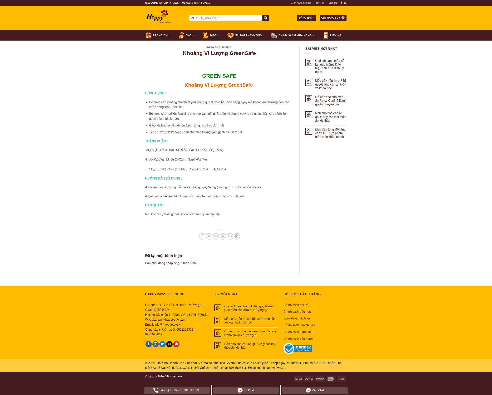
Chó (188, 35)
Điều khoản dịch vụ (296, 318)
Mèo (213, 35)
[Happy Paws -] (164, 18)
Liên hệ (335, 35)
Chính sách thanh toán (298, 331)
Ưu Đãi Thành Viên (249, 35)
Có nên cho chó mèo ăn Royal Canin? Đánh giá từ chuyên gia (331, 100)
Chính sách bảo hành (298, 338)
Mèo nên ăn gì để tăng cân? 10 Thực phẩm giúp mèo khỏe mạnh (330, 133)
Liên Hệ (333, 2)
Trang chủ (161, 35)
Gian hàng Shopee (301, 2)
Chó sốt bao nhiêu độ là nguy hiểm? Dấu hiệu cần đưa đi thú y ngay (329, 66)
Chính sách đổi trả (295, 305)
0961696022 (153, 334)
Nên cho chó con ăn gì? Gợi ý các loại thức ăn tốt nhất (330, 116)
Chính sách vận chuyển (299, 325)
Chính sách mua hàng (295, 35)
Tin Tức (320, 2)
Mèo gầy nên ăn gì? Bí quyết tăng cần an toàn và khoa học (330, 84)
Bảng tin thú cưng (219, 47)
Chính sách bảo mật (297, 311)
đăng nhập (165, 263)
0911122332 (184, 329)
